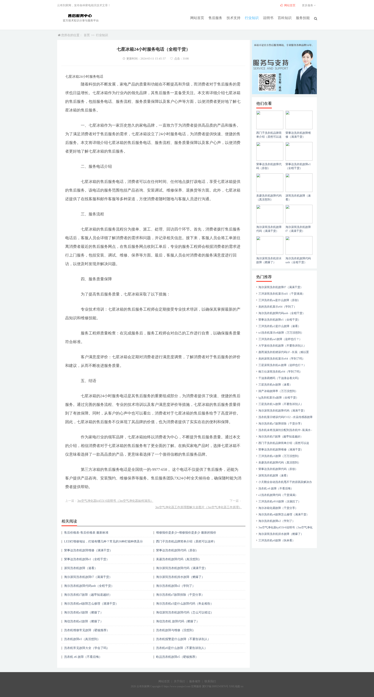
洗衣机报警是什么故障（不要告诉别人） (183, 639)
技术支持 (233, 18)
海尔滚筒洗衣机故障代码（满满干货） (182, 568)
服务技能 (303, 18)
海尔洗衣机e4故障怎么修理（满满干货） (91, 603)
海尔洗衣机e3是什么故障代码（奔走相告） (184, 603)
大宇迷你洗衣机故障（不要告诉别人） (282, 345)
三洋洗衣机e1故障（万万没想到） (279, 456)
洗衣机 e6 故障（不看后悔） (83, 656)
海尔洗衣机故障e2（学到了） (175, 585)
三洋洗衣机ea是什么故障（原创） (279, 300)
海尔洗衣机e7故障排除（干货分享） (180, 594)
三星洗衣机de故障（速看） (275, 384)
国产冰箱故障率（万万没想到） (278, 391)
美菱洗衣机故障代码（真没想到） (179, 559)
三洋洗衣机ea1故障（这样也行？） (280, 339)
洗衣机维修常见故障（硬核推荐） (87, 630)
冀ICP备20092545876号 (215, 686)
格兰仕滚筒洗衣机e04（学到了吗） (280, 371)
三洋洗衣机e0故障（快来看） (276, 540)
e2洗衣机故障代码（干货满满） (278, 495)
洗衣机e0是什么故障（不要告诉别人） (181, 648)
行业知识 (252, 18)
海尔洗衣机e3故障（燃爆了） (83, 612)
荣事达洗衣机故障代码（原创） (177, 550)
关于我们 (179, 681)
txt (242, 686)
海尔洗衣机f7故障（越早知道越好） (88, 594)
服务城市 (194, 681)
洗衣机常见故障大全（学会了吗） (87, 648)
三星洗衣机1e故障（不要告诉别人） (280, 404)
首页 (87, 35)
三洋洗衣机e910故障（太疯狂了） (279, 501)
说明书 (268, 18)
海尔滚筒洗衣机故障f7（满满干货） (88, 577)
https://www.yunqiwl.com (177, 686)
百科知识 (285, 18)
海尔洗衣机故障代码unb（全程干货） (89, 585)
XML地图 (234, 686)
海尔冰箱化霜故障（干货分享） (278, 508)
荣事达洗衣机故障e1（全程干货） (86, 559)
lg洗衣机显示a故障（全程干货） (278, 397)
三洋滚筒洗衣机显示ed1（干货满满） (281, 293)
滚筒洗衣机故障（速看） (80, 568)
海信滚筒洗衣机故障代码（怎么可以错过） (185, 612)
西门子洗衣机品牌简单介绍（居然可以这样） (186, 541)
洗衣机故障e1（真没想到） (82, 639)
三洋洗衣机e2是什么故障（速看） (279, 326)
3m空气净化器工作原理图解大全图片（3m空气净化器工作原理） (198, 507)
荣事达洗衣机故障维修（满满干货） (88, 550)
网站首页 (197, 18)
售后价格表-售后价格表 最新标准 (86, 532)
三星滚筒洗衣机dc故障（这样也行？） (282, 365)
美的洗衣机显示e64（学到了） (277, 306)
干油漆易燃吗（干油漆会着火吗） (279, 378)
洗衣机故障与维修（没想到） (175, 630)
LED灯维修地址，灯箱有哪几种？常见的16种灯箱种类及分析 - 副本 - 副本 (103, 543)
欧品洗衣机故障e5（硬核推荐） (177, 656)
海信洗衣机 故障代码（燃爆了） (177, 621)
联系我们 (210, 681)
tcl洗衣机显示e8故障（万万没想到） (281, 332)
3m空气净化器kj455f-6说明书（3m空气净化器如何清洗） (115, 500)
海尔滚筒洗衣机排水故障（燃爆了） (180, 577)
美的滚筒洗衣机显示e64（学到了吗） (281, 358)
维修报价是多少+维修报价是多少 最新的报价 (186, 532)
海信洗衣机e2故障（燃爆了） (83, 621)
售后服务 (215, 18)
